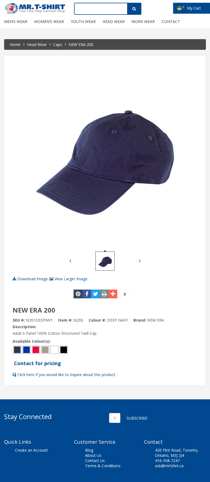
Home (15, 44)
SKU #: (19, 320)
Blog (89, 450)
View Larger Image (70, 278)
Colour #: (97, 320)
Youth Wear (83, 21)
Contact (171, 21)
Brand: (139, 320)
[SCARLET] (36, 349)
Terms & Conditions (103, 465)
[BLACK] (63, 349)
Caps (57, 44)
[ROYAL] (26, 349)
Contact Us (95, 460)
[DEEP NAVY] (17, 349)
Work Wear (143, 21)
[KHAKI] (45, 349)
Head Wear (114, 21)
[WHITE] (54, 349)
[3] (113, 294)
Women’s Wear (49, 21)
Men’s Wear (15, 21)
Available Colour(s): (32, 341)
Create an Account (31, 450)
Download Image (32, 278)
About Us (93, 455)
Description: (24, 326)
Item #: (65, 320)
